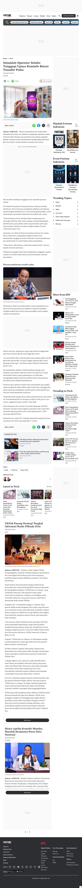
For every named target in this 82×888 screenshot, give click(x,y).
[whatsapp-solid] (34, 125)
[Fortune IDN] (7, 15)
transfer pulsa (36, 139)
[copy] (48, 125)
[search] (59, 16)
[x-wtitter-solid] (43, 125)
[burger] (77, 16)
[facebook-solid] (38, 125)
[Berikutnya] (52, 498)
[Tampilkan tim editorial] (50, 479)
